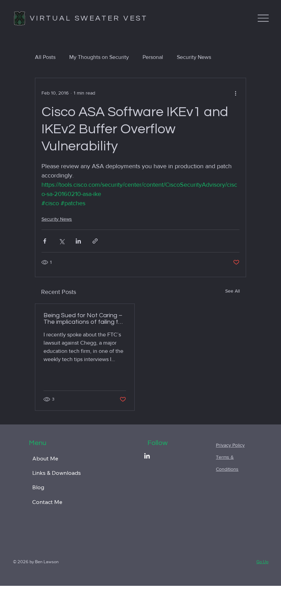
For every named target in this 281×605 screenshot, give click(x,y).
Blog (38, 487)
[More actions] (235, 93)
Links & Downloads (56, 472)
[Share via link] (95, 241)
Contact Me (47, 501)
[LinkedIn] (147, 456)
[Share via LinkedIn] (78, 241)
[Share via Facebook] (44, 241)
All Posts (45, 57)
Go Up (262, 561)
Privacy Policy (230, 445)
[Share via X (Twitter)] (61, 241)
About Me (45, 458)
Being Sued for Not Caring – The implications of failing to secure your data (83, 318)
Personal (153, 57)
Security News (194, 57)
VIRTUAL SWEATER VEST (89, 18)
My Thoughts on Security (99, 57)
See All (232, 291)
